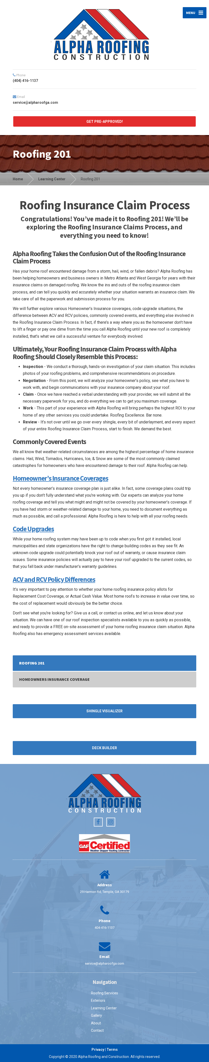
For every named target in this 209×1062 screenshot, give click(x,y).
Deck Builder (104, 748)
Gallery (96, 1015)
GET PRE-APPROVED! (104, 122)
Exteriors (98, 1000)
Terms (112, 1050)
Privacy (98, 1050)
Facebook (98, 822)
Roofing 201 (32, 663)
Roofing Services (104, 993)
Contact (97, 1030)
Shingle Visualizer (104, 711)
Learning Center (104, 1008)
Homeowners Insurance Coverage (54, 679)
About (96, 1023)
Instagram (110, 822)
